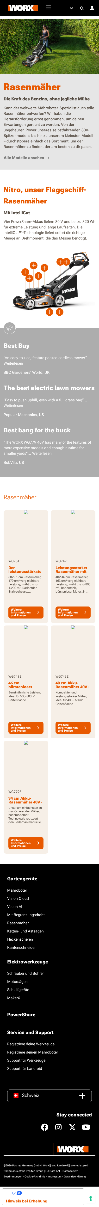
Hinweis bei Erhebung (26, 1201)
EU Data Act (52, 1171)
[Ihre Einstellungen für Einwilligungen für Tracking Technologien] (90, 1198)
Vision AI (14, 906)
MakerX (13, 998)
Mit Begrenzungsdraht (26, 915)
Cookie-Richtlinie (35, 1176)
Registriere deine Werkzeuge (31, 1044)
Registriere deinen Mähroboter (32, 1052)
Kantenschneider (21, 947)
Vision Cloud (18, 898)
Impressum (55, 1176)
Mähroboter (17, 890)
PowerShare (21, 1014)
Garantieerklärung (75, 1176)
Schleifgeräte (18, 989)
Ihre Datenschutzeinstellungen (51, 1192)
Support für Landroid (24, 1068)
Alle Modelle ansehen (24, 157)
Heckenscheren (20, 939)
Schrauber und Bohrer (25, 973)
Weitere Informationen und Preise (21, 612)
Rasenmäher (18, 923)
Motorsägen (17, 981)
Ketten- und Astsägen (25, 931)
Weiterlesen (13, 363)
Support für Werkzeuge (26, 1060)
